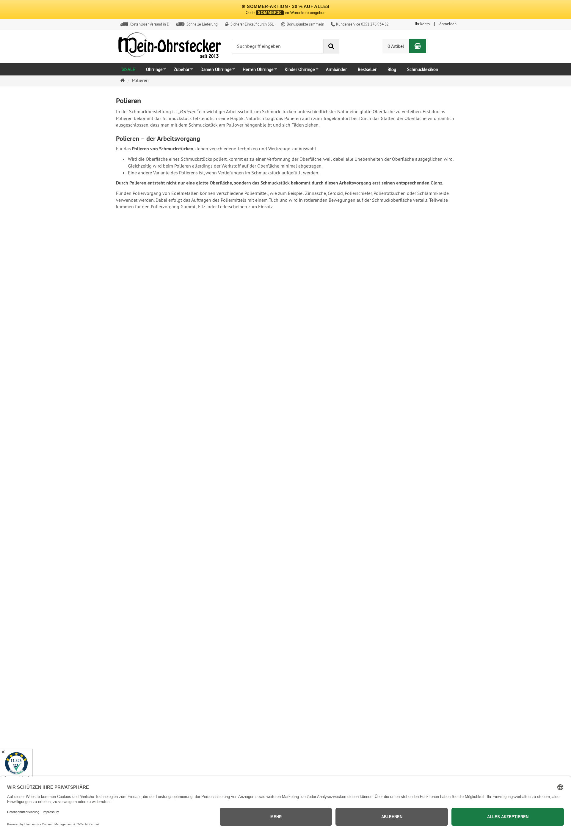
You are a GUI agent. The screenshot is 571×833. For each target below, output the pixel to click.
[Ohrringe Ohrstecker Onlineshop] (169, 47)
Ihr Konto (422, 23)
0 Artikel (396, 46)
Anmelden (448, 23)
